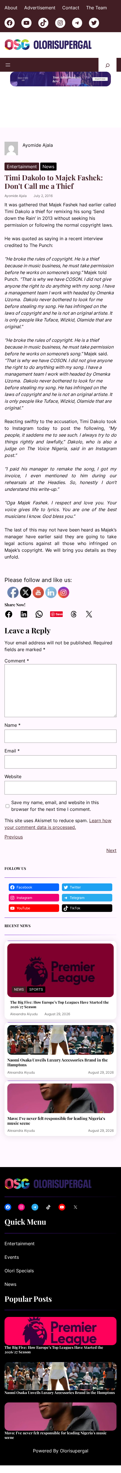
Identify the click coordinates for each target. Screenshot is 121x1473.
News (48, 166)
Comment (17, 661)
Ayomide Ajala (16, 196)
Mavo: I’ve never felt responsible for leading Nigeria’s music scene (56, 1121)
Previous (14, 837)
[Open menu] (8, 65)
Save (59, 614)
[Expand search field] (107, 65)
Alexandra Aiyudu (24, 1014)
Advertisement (39, 7)
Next (111, 850)
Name (13, 725)
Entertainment (22, 166)
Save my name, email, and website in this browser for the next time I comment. (55, 806)
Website (13, 776)
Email (12, 751)
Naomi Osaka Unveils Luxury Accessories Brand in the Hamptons (57, 1062)
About (11, 7)
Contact (70, 7)
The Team (96, 7)
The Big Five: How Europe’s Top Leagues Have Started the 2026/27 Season (59, 1004)
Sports (36, 989)
